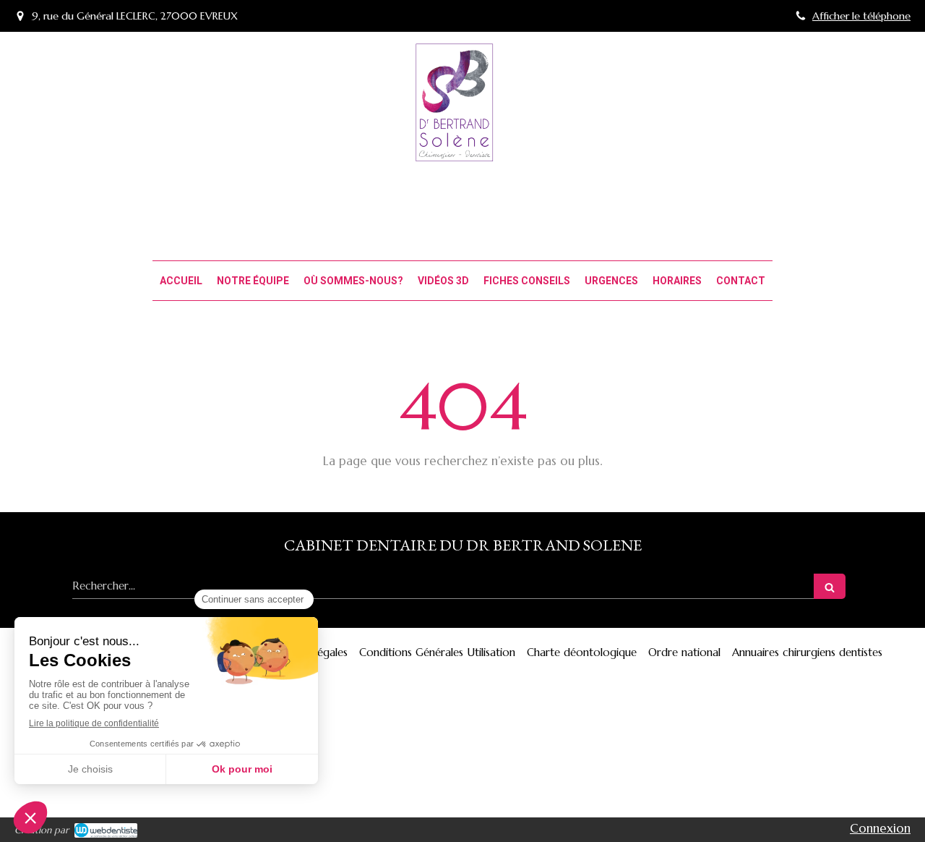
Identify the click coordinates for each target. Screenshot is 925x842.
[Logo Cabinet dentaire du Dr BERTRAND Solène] (462, 157)
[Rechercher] (830, 586)
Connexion (880, 828)
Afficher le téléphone (861, 15)
